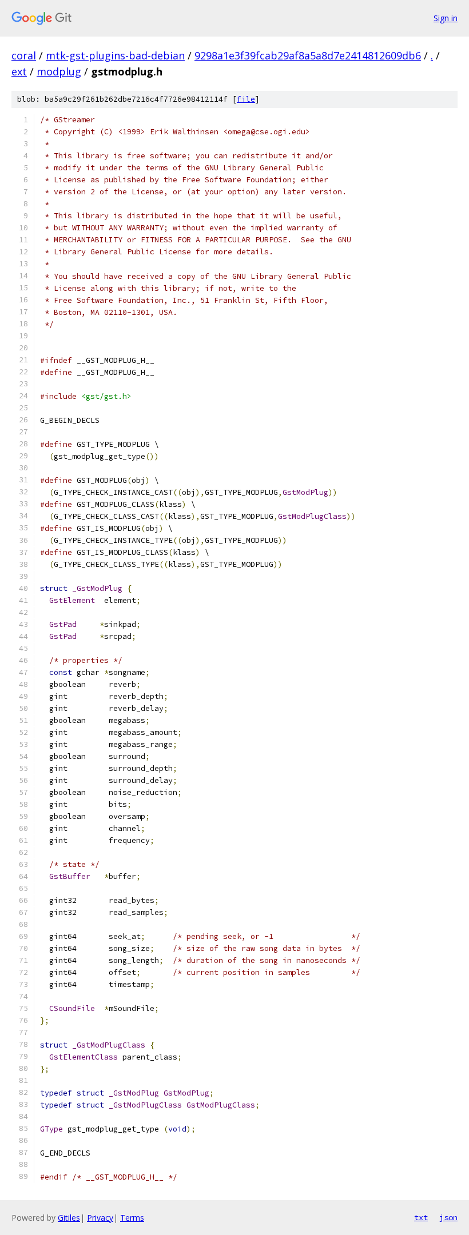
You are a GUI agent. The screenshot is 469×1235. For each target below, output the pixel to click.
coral (23, 55)
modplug (59, 71)
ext (19, 71)
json (448, 1217)
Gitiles (69, 1217)
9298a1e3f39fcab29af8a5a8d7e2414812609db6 (307, 55)
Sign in (446, 18)
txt (421, 1217)
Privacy (100, 1217)
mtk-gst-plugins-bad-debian (115, 55)
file (246, 99)
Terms (132, 1217)
